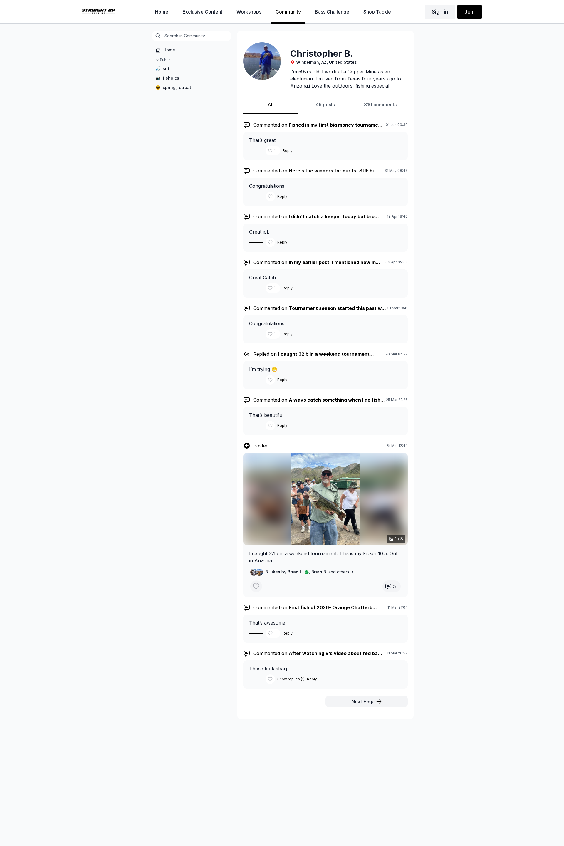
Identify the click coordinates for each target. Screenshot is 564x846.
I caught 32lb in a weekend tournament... (326, 354)
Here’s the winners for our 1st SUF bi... (333, 171)
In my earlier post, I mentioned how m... (334, 262)
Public (165, 60)
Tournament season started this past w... (337, 308)
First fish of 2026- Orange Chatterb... (333, 607)
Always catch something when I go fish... (337, 400)
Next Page (363, 701)
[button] (325, 499)
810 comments (380, 105)
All (270, 105)
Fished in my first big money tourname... (335, 125)
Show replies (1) (291, 679)
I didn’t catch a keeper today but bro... (334, 216)
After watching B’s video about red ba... (335, 653)
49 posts (325, 105)
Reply (288, 150)
